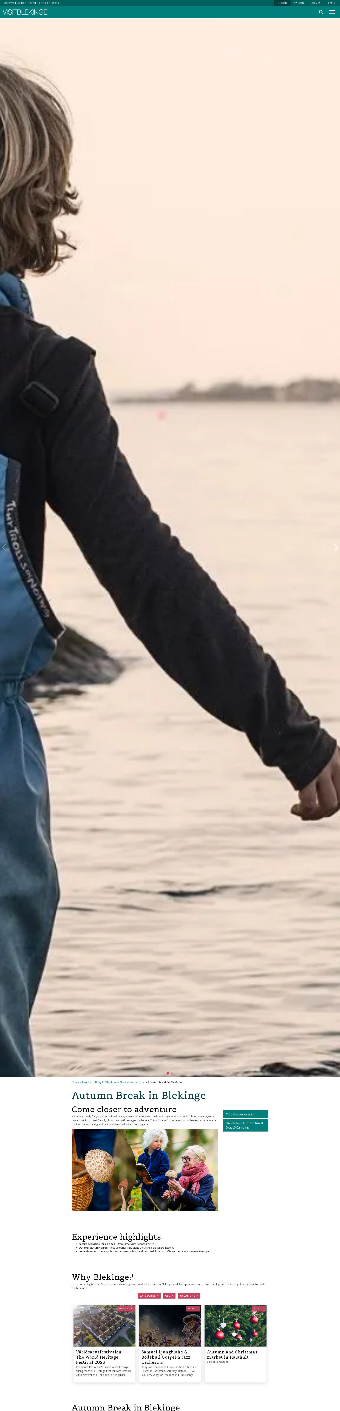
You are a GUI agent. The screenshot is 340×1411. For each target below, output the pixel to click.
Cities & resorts (49, 3)
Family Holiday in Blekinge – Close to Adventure (113, 1082)
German (316, 3)
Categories (148, 1295)
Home (75, 1082)
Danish (332, 3)
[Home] (25, 12)
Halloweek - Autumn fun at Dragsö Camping (244, 1125)
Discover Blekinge (15, 3)
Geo (168, 1295)
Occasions (188, 1295)
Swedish (299, 3)
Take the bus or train (240, 1114)
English (282, 3)
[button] (172, 1073)
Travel (32, 3)
